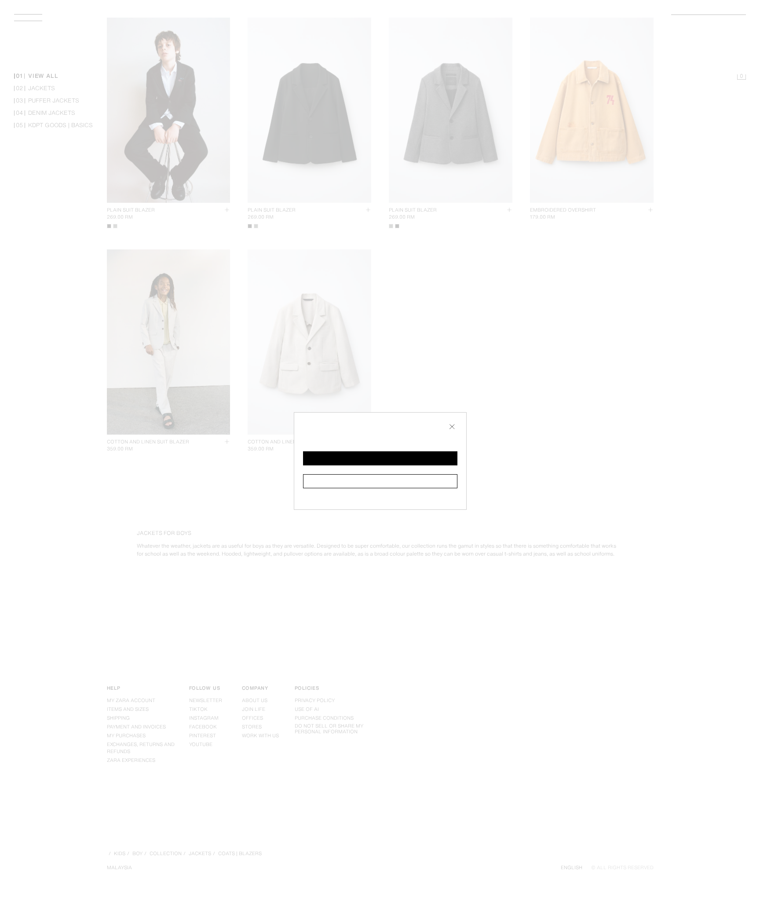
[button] (380, 458)
